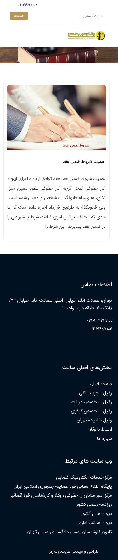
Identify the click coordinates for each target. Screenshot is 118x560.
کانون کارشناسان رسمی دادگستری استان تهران (69, 532)
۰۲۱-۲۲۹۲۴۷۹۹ (99, 321)
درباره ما (104, 439)
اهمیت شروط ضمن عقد (84, 162)
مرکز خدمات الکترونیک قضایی (84, 477)
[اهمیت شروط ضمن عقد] (56, 119)
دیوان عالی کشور (96, 514)
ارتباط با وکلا (100, 429)
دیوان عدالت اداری (94, 523)
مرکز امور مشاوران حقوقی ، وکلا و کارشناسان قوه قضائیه (60, 495)
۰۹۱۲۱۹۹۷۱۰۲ (26, 5)
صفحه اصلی (101, 384)
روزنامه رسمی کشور (94, 505)
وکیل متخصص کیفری (91, 411)
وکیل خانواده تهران (94, 420)
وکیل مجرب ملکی (95, 393)
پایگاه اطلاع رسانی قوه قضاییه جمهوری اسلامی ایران (63, 487)
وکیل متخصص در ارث (91, 402)
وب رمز (54, 552)
